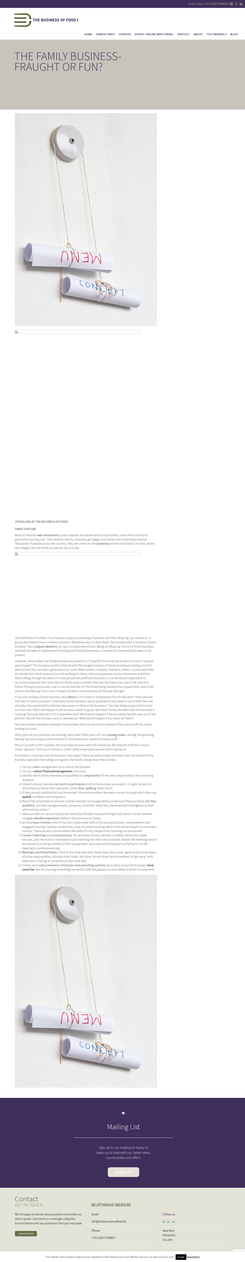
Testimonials (217, 34)
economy (102, 544)
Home (88, 34)
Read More (193, 1257)
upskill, (27, 797)
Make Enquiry (25, 1233)
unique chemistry (45, 646)
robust (72, 697)
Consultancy (105, 34)
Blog (234, 34)
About (198, 34)
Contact (183, 34)
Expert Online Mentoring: (154, 34)
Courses (125, 34)
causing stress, (116, 735)
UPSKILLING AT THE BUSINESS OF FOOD (41, 522)
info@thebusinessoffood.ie (108, 1221)
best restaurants (48, 535)
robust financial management (52, 771)
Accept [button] (181, 1257)
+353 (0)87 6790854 (215, 4)
